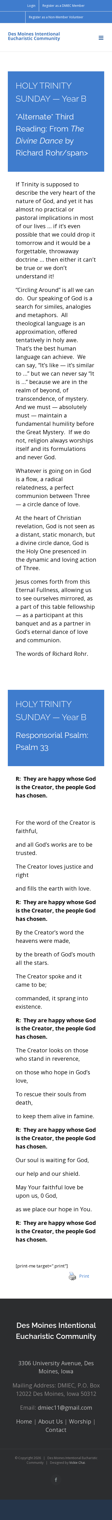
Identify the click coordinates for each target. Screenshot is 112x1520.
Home (24, 1421)
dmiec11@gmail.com (65, 1407)
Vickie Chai (77, 1462)
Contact (56, 1429)
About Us (50, 1421)
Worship (80, 1421)
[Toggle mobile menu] (101, 38)
